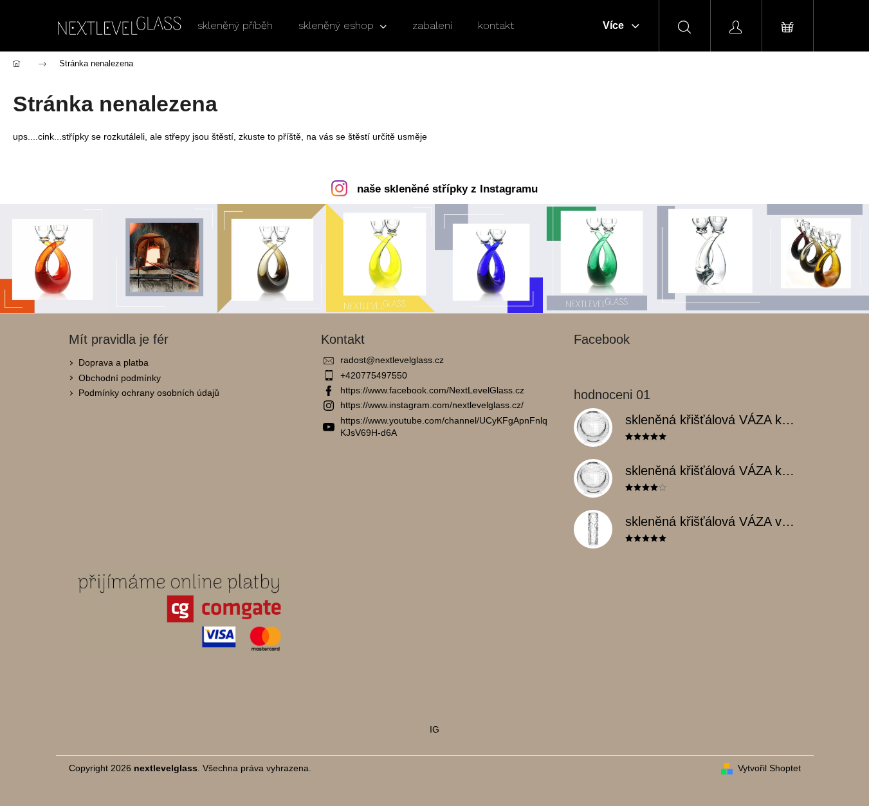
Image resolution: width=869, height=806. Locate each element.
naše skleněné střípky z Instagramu (447, 189)
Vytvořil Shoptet (769, 768)
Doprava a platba (113, 362)
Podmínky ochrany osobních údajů (148, 393)
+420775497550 (373, 375)
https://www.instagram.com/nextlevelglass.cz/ (432, 405)
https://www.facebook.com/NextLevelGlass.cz (432, 390)
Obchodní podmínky (119, 378)
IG (434, 729)
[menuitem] (235, 26)
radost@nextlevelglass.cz (392, 360)
